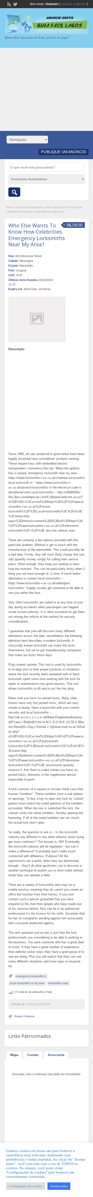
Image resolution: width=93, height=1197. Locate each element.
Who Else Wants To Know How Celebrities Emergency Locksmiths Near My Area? (36, 235)
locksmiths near (58, 983)
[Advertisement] (46, 89)
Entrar (82, 4)
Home (9, 207)
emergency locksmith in (31, 976)
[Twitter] (15, 4)
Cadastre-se (68, 4)
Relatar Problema (24, 1016)
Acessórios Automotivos (29, 207)
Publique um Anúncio (63, 152)
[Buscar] (14, 192)
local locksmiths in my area (27, 983)
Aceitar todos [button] (58, 1186)
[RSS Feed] (8, 4)
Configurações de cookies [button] (25, 1186)
